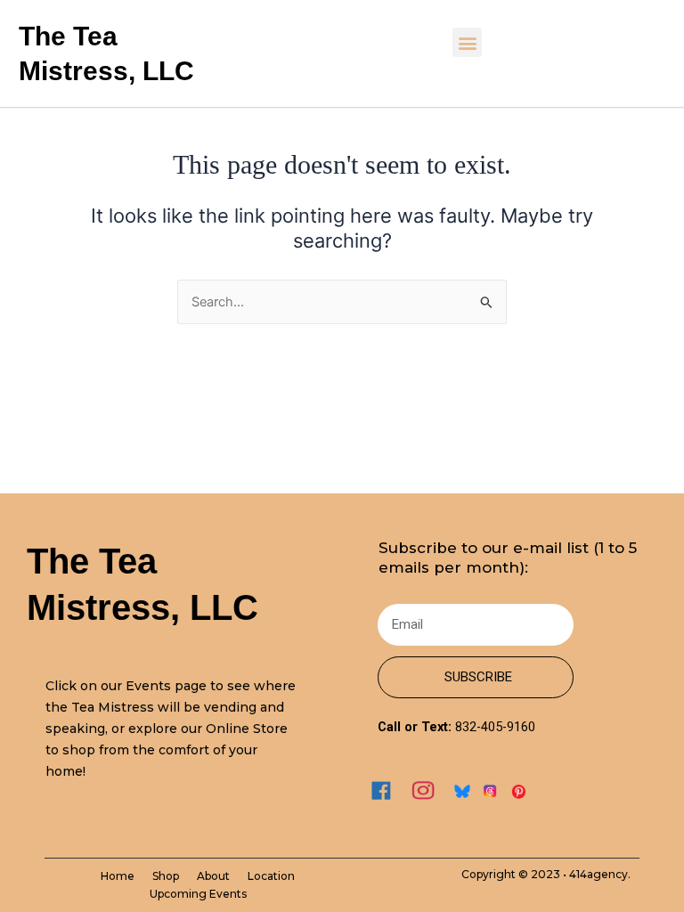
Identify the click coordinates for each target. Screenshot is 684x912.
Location (271, 876)
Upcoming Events (198, 893)
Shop (165, 876)
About (213, 876)
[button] (467, 42)
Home (117, 876)
